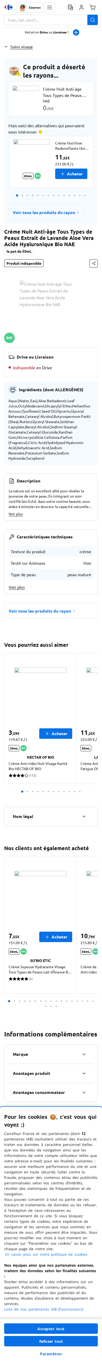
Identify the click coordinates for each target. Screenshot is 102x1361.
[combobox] (51, 20)
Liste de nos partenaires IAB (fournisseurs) (43, 1309)
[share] (93, 263)
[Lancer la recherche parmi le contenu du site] (93, 20)
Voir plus (16, 513)
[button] (49, 7)
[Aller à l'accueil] (8, 7)
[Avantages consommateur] (84, 1092)
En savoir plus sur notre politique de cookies (46, 1254)
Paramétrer (51, 1353)
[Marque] (84, 1054)
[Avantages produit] (84, 1073)
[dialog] (51, 1234)
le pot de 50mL (19, 251)
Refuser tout (51, 1341)
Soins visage (21, 46)
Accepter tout (51, 1328)
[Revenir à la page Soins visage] (6, 46)
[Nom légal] (84, 816)
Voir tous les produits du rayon (44, 212)
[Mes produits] (70, 7)
